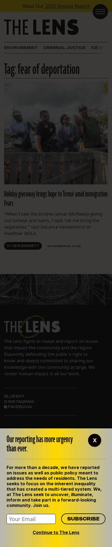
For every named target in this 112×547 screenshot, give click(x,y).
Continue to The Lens (56, 532)
